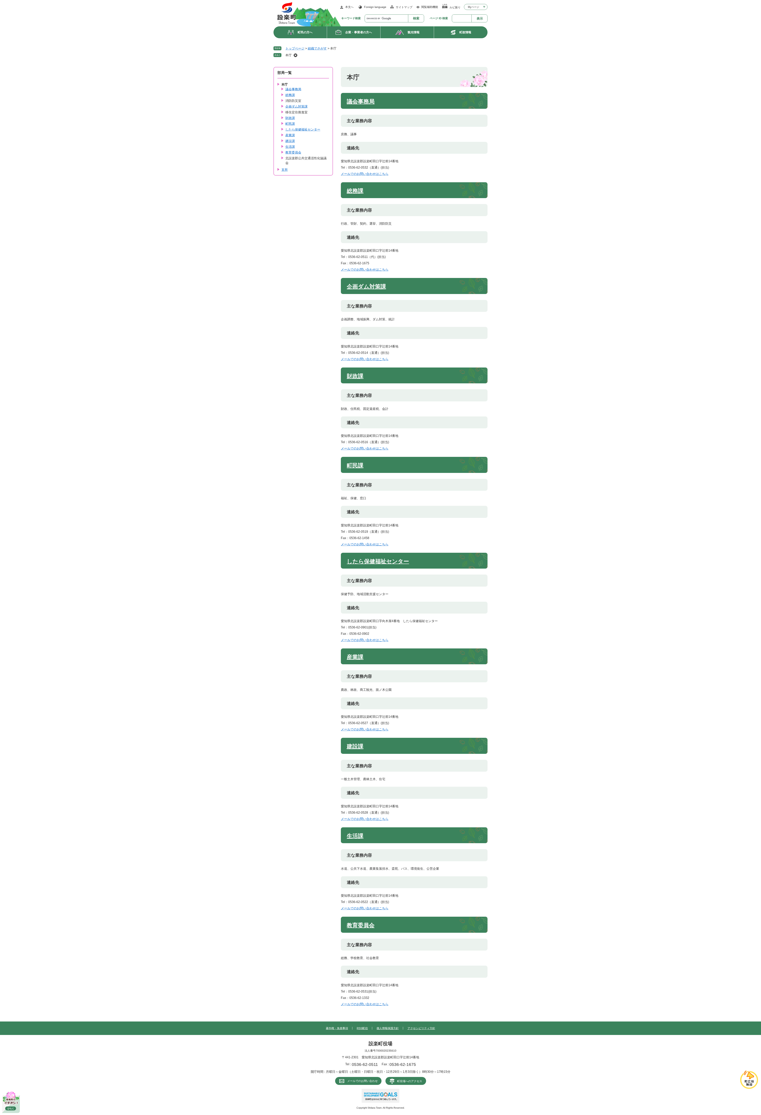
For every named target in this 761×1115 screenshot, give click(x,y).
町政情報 (465, 32)
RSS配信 (362, 1028)
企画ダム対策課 (366, 287)
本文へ (349, 7)
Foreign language (375, 7)
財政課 (355, 376)
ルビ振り (455, 7)
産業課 (355, 657)
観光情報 (414, 32)
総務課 (355, 191)
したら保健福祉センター (378, 561)
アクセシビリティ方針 (421, 1028)
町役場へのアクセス (409, 1081)
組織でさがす (317, 48)
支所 (284, 169)
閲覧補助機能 (429, 7)
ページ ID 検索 (439, 18)
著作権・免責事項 (337, 1028)
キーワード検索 (351, 18)
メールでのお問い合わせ (362, 1081)
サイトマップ (404, 7)
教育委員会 (361, 925)
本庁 (288, 55)
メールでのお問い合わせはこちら (364, 174)
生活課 (355, 836)
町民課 (355, 465)
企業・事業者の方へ (358, 32)
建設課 (355, 746)
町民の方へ (305, 32)
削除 (295, 55)
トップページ (294, 48)
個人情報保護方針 (388, 1028)
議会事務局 (361, 101)
